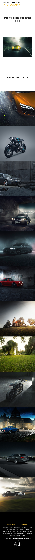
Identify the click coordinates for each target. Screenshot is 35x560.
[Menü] (29, 4)
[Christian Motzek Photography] (14, 4)
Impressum (11, 524)
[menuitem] (29, 4)
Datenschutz (23, 524)
